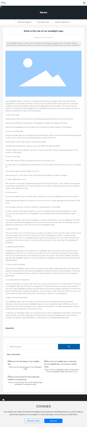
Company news (43, 22)
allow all (53, 421)
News (43, 12)
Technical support (24, 22)
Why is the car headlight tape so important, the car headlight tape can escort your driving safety (61, 372)
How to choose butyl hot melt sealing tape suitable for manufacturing (25, 383)
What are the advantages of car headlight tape (25, 368)
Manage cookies (33, 421)
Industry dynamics (62, 22)
